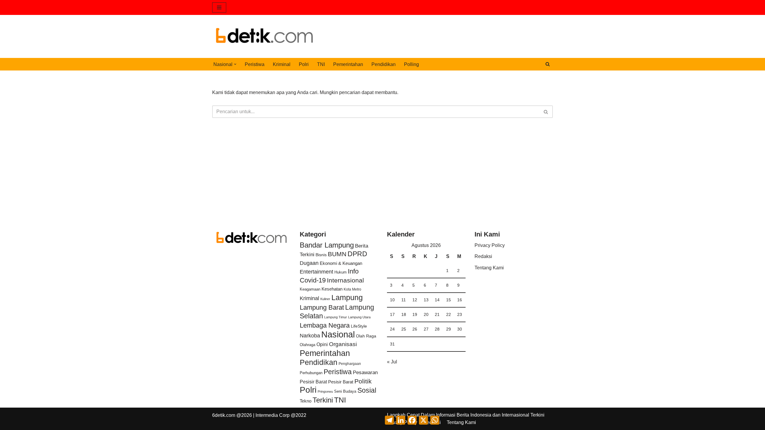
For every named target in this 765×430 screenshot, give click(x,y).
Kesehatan (332, 288)
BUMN (337, 254)
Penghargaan (350, 364)
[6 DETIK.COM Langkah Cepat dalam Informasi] (264, 36)
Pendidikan (383, 64)
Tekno (305, 401)
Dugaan (309, 263)
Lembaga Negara (325, 325)
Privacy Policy (490, 245)
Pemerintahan (348, 64)
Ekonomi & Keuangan (341, 263)
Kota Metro (352, 289)
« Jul (392, 361)
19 (414, 314)
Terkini (323, 400)
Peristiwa (254, 64)
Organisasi (343, 344)
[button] (235, 64)
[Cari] (547, 64)
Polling (411, 64)
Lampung (347, 297)
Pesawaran (365, 372)
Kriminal (281, 64)
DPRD (357, 254)
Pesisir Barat (313, 381)
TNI (321, 64)
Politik (363, 381)
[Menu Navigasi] (219, 7)
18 (403, 314)
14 (437, 299)
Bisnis (321, 254)
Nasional (338, 334)
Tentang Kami (489, 267)
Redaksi (483, 256)
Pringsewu (325, 391)
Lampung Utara (359, 317)
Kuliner (325, 299)
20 (426, 314)
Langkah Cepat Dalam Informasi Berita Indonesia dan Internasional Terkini (465, 414)
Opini (322, 344)
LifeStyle (359, 326)
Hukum (340, 272)
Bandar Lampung (327, 245)
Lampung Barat (322, 307)
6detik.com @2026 (232, 415)
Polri (304, 64)
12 (414, 299)
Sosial (366, 390)
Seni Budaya (345, 391)
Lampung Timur (335, 317)
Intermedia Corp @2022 (280, 415)
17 (392, 314)
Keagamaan (310, 289)
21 (437, 314)
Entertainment (316, 272)
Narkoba (310, 335)
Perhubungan (311, 373)
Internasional (345, 280)
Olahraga (307, 345)
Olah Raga (366, 336)
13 (426, 299)
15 (448, 299)
